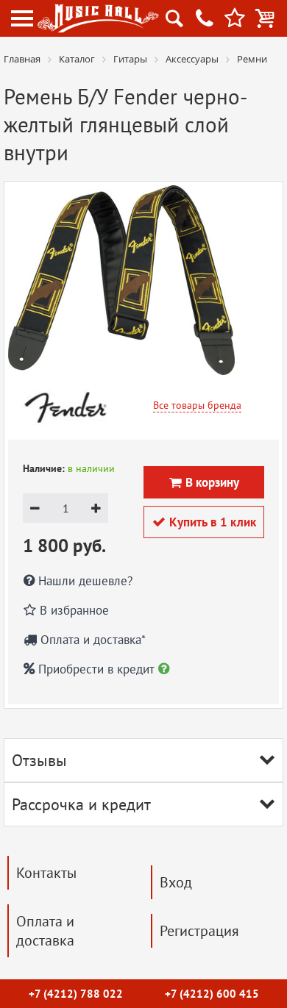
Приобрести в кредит (96, 669)
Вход (176, 882)
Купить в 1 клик (204, 522)
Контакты (46, 872)
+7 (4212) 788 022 (76, 994)
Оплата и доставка (45, 931)
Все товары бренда (197, 405)
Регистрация (199, 930)
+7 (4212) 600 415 (212, 994)
